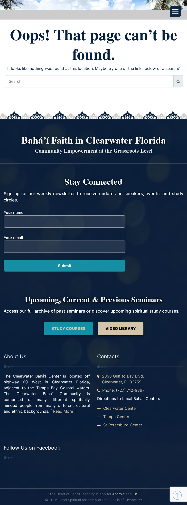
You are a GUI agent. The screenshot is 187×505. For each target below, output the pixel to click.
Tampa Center (116, 416)
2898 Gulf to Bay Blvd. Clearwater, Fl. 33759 (123, 379)
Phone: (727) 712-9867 (123, 390)
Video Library (120, 328)
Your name (13, 212)
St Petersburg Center (122, 424)
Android (118, 494)
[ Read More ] (63, 411)
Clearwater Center (120, 408)
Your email (13, 237)
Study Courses (68, 328)
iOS (135, 494)
